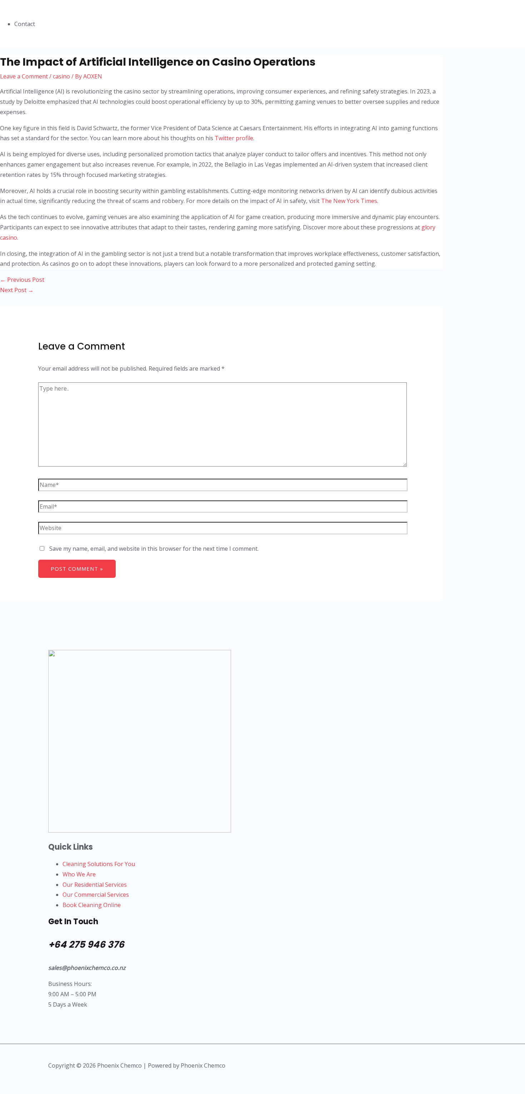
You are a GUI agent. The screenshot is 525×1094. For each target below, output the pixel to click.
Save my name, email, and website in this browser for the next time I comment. (154, 549)
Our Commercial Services (95, 895)
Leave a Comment (24, 76)
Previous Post (22, 280)
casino (61, 76)
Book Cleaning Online (91, 905)
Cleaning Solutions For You (98, 864)
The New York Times (349, 201)
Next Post (17, 290)
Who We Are (79, 874)
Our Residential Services (94, 885)
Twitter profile (234, 138)
